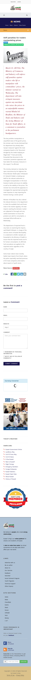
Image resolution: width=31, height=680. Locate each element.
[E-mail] (24, 274)
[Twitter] (18, 274)
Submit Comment (11, 363)
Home (6, 25)
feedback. (11, 635)
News (11, 25)
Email (5, 315)
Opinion (16, 25)
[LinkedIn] (21, 274)
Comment (6, 332)
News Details (22, 25)
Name (5, 307)
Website (6, 324)
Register (13, 2)
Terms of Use (10, 675)
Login (19, 2)
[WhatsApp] (15, 274)
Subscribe (23, 661)
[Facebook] (12, 274)
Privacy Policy (20, 675)
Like (6, 274)
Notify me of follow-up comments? (12, 357)
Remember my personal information (12, 352)
